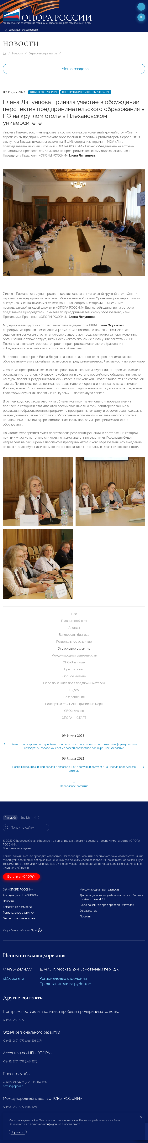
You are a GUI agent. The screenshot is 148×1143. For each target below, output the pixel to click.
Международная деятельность (74, 655)
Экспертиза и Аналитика (19, 918)
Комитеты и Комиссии (17, 906)
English (25, 817)
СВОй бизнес (74, 711)
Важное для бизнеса (74, 634)
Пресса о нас (74, 669)
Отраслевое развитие (43, 53)
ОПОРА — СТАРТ (74, 718)
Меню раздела (75, 69)
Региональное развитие (74, 641)
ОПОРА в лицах (74, 662)
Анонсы (74, 628)
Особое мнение (74, 676)
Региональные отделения (63, 978)
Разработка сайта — (20, 930)
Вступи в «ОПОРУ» (21, 876)
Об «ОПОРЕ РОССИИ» (18, 889)
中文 (37, 817)
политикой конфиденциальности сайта (55, 1124)
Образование (88, 910)
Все (74, 614)
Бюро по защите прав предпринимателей (74, 683)
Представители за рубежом (65, 983)
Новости (17, 53)
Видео (74, 690)
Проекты (85, 916)
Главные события (74, 621)
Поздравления (74, 697)
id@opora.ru (13, 978)
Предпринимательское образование (85, 92)
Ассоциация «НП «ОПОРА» (20, 895)
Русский (10, 817)
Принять (17, 1132)
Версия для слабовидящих (23, 29)
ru (141, 17)
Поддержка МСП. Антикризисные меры (74, 704)
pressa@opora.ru (13, 1086)
